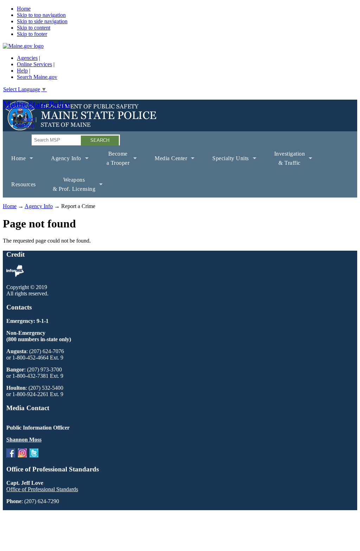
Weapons (70, 187)
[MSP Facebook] (10, 455)
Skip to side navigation (42, 21)
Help (22, 71)
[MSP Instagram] (22, 455)
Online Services (34, 64)
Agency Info (62, 163)
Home (24, 9)
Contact (25, 119)
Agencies (27, 58)
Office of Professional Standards (42, 489)
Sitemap (26, 126)
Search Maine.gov (37, 77)
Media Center (166, 163)
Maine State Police (37, 104)
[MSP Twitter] (34, 455)
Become (114, 161)
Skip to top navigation (41, 15)
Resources (23, 184)
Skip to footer (32, 34)
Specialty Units (226, 163)
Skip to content (33, 28)
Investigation (285, 161)
